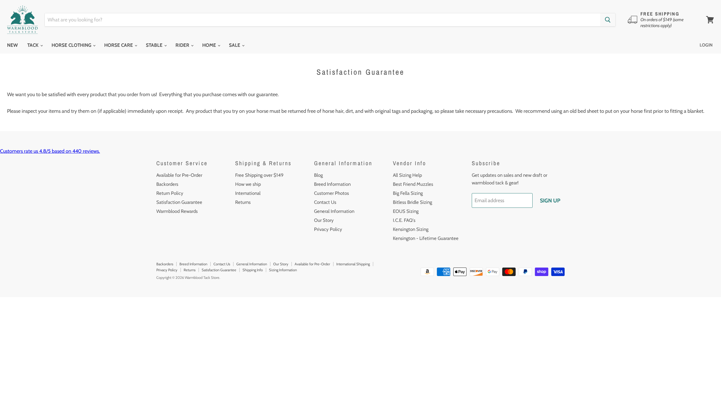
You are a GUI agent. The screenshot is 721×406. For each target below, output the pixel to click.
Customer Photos (331, 193)
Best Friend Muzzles (413, 184)
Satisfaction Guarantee (179, 202)
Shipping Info (252, 270)
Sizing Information (283, 270)
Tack (33, 45)
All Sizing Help (407, 175)
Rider (182, 45)
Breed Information (332, 184)
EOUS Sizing (406, 211)
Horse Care (119, 45)
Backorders (167, 184)
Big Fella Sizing (408, 193)
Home (209, 45)
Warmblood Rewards (177, 211)
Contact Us (325, 202)
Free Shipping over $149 (259, 175)
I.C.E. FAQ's (404, 220)
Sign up (550, 200)
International (248, 193)
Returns (243, 202)
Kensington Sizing (410, 229)
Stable (155, 45)
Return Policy (169, 193)
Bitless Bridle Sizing (412, 202)
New (12, 45)
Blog (318, 175)
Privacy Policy (328, 229)
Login (706, 45)
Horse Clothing (72, 45)
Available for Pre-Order (179, 175)
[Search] (607, 19)
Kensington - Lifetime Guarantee (426, 238)
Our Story (324, 220)
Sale (235, 45)
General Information (334, 211)
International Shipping (353, 264)
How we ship (248, 184)
